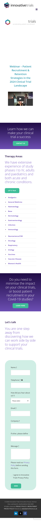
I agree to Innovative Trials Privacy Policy (21, 476)
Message (15, 446)
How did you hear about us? (20, 394)
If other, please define (19, 433)
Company (15, 421)
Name (14, 367)
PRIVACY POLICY (21, 506)
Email (14, 408)
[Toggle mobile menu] (37, 9)
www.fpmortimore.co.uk (29, 509)
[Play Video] (20, 98)
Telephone (16, 380)
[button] (20, 197)
